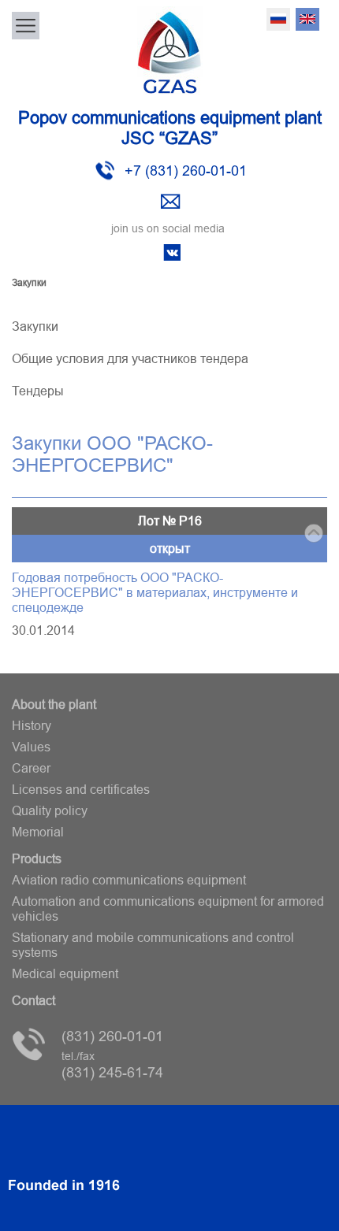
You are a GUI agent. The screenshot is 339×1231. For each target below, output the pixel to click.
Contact (33, 1000)
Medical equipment (65, 973)
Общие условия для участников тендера (130, 358)
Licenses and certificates (81, 789)
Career (31, 768)
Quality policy (50, 810)
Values (31, 747)
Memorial (38, 832)
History (31, 725)
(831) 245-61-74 (112, 1065)
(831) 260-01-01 (112, 1036)
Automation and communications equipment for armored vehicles (168, 908)
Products (36, 858)
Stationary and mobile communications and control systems (153, 944)
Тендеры (38, 391)
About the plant (54, 704)
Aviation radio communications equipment (129, 880)
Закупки (35, 326)
